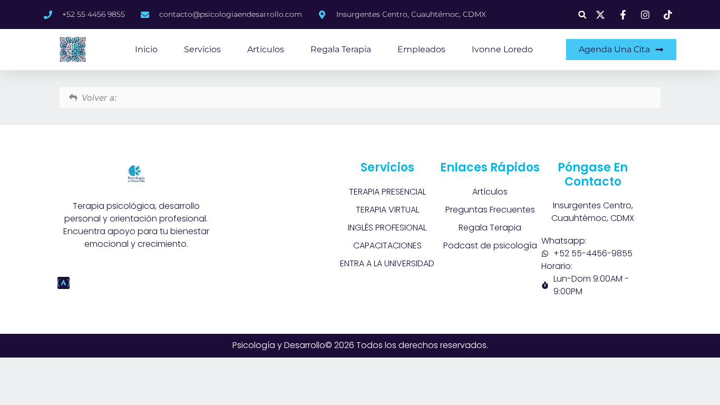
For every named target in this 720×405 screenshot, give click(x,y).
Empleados (421, 49)
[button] (582, 14)
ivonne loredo (502, 49)
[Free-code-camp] (63, 283)
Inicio (146, 49)
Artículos (265, 49)
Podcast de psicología (490, 245)
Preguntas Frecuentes (490, 210)
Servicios (202, 49)
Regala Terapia (340, 49)
